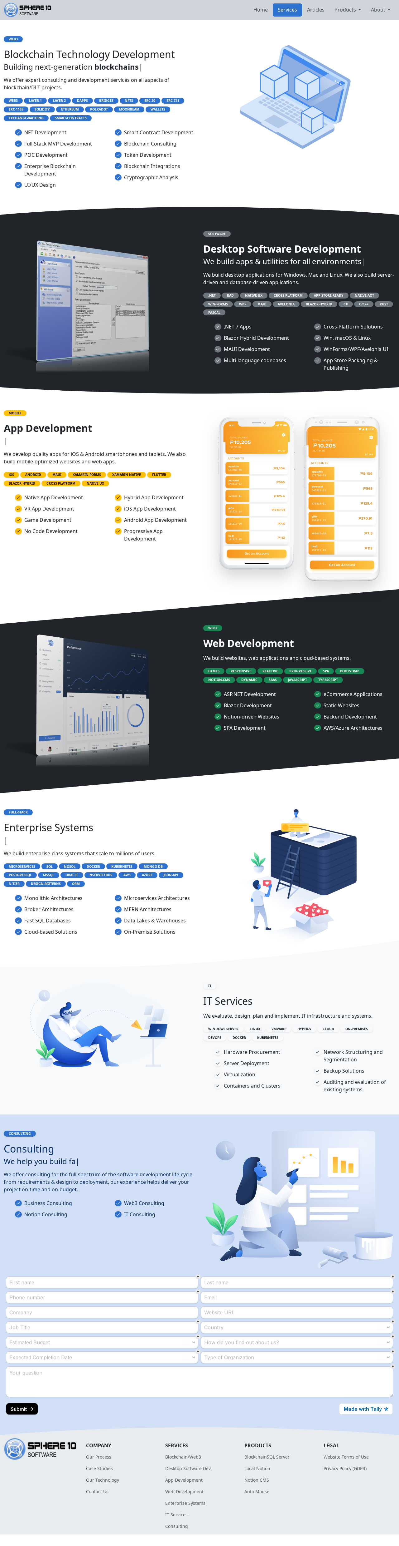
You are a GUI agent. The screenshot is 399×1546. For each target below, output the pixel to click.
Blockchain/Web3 (183, 1457)
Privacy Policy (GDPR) (345, 1468)
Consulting (176, 1526)
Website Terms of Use (346, 1457)
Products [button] (345, 9)
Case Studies (99, 1468)
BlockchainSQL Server (267, 1457)
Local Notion (257, 1468)
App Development (184, 1480)
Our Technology (102, 1480)
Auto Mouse (256, 1491)
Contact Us (97, 1491)
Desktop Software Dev (188, 1468)
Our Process (98, 1457)
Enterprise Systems (185, 1503)
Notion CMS (256, 1480)
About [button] (379, 9)
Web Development (184, 1491)
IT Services (176, 1515)
